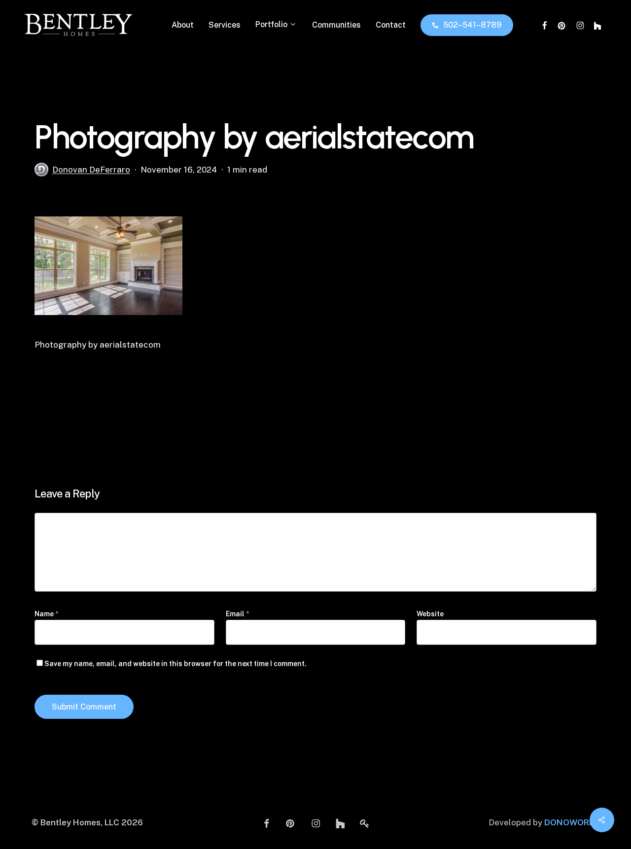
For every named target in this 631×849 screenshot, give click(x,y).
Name (46, 614)
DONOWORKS (571, 822)
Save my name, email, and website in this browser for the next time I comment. (175, 664)
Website (430, 614)
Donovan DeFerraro (91, 170)
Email (237, 614)
